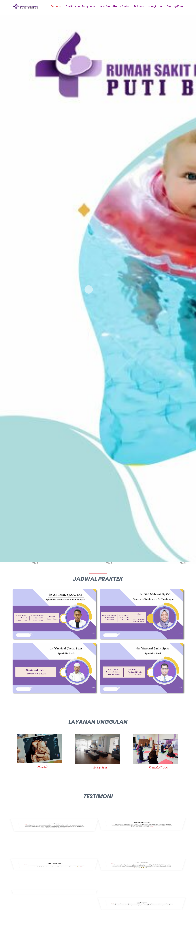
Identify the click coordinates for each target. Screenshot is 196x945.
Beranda (56, 6)
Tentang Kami (174, 6)
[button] (88, 289)
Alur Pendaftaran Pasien (115, 6)
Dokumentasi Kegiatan (148, 6)
